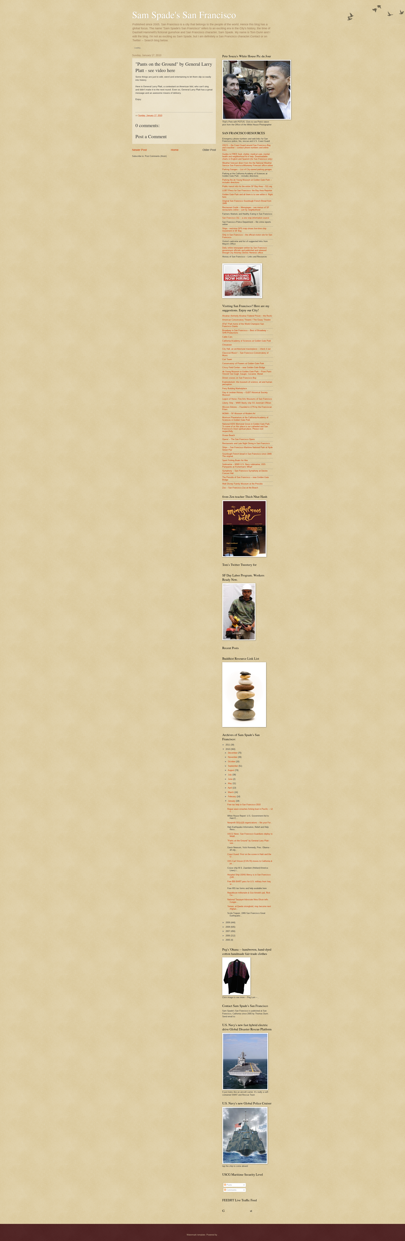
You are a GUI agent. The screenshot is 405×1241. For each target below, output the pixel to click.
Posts (229, 1185)
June (230, 779)
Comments (231, 1190)
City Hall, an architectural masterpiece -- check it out (246, 349)
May (230, 783)
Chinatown (227, 345)
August (231, 770)
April (230, 788)
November (232, 757)
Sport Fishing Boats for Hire (235, 460)
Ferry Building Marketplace (234, 388)
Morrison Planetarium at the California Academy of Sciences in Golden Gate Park (245, 418)
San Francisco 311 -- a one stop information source (245, 218)
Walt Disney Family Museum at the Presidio (242, 484)
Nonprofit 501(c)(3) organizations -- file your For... (249, 822)
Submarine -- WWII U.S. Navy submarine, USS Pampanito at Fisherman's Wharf (243, 465)
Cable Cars (227, 337)
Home (174, 149)
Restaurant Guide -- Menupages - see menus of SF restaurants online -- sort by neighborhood (245, 208)
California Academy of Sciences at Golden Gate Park (246, 341)
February (232, 796)
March (231, 792)
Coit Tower (227, 359)
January (231, 801)
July (230, 774)
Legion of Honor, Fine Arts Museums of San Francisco (247, 399)
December (232, 753)
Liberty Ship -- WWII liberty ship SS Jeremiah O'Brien (246, 403)
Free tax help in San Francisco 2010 (244, 804)
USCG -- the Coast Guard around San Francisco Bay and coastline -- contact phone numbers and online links (246, 147)
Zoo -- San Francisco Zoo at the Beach (240, 488)
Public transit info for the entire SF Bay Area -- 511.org (247, 186)
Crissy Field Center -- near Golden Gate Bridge (243, 367)
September (233, 766)
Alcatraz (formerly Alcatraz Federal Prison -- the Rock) (247, 316)
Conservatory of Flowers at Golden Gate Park (243, 363)
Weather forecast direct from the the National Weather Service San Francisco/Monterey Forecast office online (247, 164)
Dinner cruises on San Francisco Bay (239, 378)
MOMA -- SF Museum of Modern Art (238, 413)
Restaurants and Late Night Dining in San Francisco (246, 443)
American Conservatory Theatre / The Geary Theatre (246, 320)
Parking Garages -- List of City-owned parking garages (247, 169)
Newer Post (139, 149)
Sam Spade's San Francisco (184, 14)
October (231, 761)
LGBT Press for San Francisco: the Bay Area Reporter (247, 190)
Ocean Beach (228, 435)
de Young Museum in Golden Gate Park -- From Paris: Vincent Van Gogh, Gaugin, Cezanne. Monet (247, 372)
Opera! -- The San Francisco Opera (238, 439)
